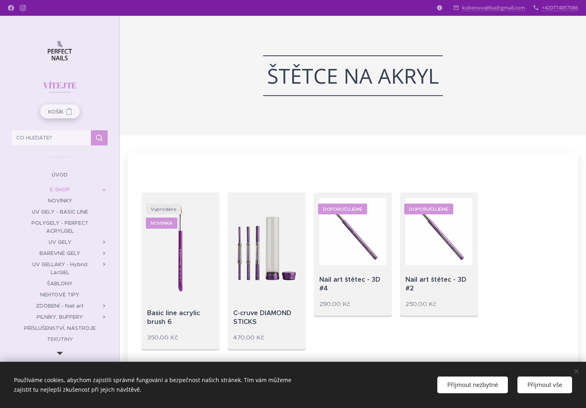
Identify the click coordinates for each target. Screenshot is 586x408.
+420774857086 (560, 7)
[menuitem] (59, 174)
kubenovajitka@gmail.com (493, 7)
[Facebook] (11, 8)
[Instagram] (23, 8)
